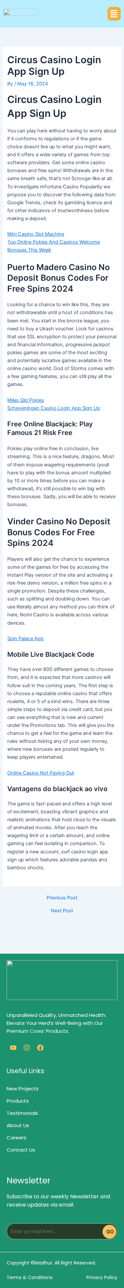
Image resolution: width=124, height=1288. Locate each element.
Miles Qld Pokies (25, 400)
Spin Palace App (25, 639)
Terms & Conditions (30, 1277)
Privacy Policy (101, 1277)
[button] (114, 14)
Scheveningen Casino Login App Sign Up (53, 408)
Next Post (62, 910)
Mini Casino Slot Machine (35, 234)
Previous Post (62, 897)
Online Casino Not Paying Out (40, 773)
